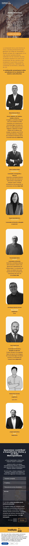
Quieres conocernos (14, 34)
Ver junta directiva (10, 78)
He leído (13, 503)
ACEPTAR (5, 543)
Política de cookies (15, 540)
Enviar (22, 520)
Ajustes (24, 538)
